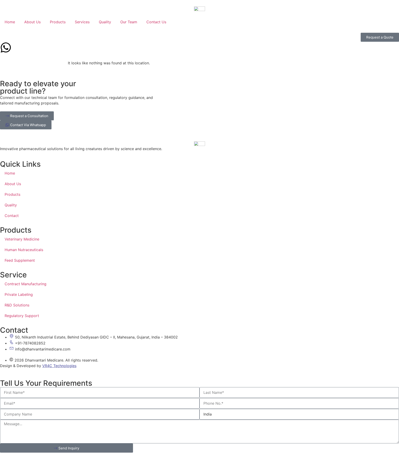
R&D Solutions (17, 305)
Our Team (128, 22)
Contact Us (156, 22)
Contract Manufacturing (25, 284)
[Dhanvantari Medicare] (199, 8)
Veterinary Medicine (22, 239)
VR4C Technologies (59, 365)
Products (58, 22)
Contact (12, 215)
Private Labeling (19, 294)
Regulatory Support (22, 315)
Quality (105, 22)
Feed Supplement (20, 260)
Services (82, 22)
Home (10, 22)
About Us (32, 22)
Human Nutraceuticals (24, 249)
